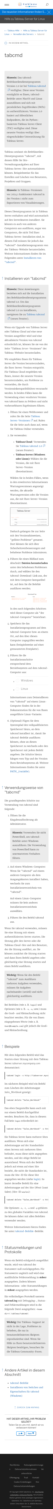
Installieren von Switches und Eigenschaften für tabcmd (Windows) (26, 1391)
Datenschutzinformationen (26, 1469)
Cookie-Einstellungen (22, 1482)
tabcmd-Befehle (24, 1231)
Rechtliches (15, 1465)
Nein (30, 1434)
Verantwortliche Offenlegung (26, 1473)
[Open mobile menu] (7, 4)
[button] (6, 43)
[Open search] (47, 4)
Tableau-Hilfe (13, 30)
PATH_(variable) (19, 771)
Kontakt (36, 1478)
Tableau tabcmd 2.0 (32, 446)
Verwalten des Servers (23, 34)
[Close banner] (49, 12)
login (36, 1179)
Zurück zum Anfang (27, 1407)
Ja (19, 1434)
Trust (26, 1478)
